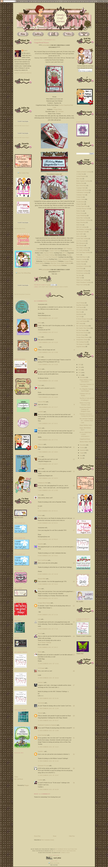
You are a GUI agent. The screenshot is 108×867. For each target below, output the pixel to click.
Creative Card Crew (54, 250)
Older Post (72, 836)
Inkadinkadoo (80, 314)
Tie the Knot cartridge (82, 273)
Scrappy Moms (57, 109)
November (83, 445)
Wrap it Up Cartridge (82, 284)
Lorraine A (41, 682)
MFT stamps (79, 323)
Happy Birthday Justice (86, 425)
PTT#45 (71, 250)
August (82, 453)
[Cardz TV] (23, 334)
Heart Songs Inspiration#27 (50, 261)
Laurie (39, 468)
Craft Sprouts (79, 307)
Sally (39, 619)
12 (74, 459)
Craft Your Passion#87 (52, 257)
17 (74, 530)
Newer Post (37, 836)
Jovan (39, 337)
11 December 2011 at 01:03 (48, 698)
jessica (39, 322)
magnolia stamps (80, 346)
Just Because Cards (81, 231)
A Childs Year (80, 174)
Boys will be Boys (81, 185)
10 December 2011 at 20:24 (48, 678)
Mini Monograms (81, 243)
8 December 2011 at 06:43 (48, 539)
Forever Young (80, 213)
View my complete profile (22, 73)
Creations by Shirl (43, 482)
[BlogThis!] (53, 285)
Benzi (39, 588)
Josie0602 (40, 411)
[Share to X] (55, 285)
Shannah (40, 713)
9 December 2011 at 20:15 (48, 647)
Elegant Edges (80, 204)
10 (74, 431)
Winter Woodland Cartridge (83, 282)
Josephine (40, 544)
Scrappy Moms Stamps (44, 603)
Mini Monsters (80, 245)
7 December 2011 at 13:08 (48, 352)
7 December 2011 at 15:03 (48, 397)
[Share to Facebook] (56, 285)
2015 (79, 364)
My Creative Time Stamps (83, 328)
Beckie (40, 369)
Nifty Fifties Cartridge (82, 247)
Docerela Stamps (80, 309)
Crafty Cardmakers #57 (64, 259)
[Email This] (51, 285)
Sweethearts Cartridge (82, 270)
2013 (79, 370)
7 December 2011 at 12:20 (48, 342)
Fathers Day (79, 211)
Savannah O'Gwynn (43, 765)
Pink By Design (80, 335)
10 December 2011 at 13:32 (48, 663)
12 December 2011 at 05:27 (48, 720)
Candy (25, 50)
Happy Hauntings (81, 222)
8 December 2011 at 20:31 (48, 598)
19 (74, 563)
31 (74, 738)
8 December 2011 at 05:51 (48, 523)
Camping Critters (80, 188)
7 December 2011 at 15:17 (48, 407)
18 (74, 547)
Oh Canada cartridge (81, 250)
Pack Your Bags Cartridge (83, 252)
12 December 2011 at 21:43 (48, 761)
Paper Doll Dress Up (81, 257)
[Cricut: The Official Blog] (23, 273)
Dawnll (40, 633)
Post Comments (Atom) (47, 840)
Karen (39, 385)
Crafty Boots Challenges (41, 259)
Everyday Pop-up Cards (82, 208)
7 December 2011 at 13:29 (48, 364)
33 (74, 768)
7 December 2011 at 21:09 (48, 490)
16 (74, 518)
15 (74, 498)
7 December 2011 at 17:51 (48, 440)
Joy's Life (79, 316)
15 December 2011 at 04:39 (48, 789)
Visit (21, 125)
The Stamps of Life (81, 344)
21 (74, 591)
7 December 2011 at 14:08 (48, 380)
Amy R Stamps (80, 302)
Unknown (40, 444)
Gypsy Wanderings (81, 215)
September (83, 450)
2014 (79, 367)
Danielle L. (41, 751)
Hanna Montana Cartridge (83, 220)
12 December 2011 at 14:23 (48, 747)
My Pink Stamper (81, 330)
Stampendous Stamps (82, 339)
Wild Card (79, 277)
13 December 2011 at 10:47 (48, 775)
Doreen (40, 515)
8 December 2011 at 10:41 (48, 555)
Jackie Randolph (42, 735)
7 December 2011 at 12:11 (48, 332)
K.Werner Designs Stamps (83, 319)
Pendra (40, 652)
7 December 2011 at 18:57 (48, 464)
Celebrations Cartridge (82, 192)
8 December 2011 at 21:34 (48, 614)
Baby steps (79, 178)
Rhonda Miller (42, 578)
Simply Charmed (80, 261)
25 (74, 655)
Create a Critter (80, 199)
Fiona (39, 495)
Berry (39, 357)
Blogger (26, 785)
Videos (16, 777)
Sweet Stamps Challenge (48, 255)
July (81, 455)
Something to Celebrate (82, 266)
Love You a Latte (81, 241)
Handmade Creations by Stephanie (47, 725)
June (81, 458)
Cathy (39, 456)
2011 (79, 375)
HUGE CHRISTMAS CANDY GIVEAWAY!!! (86, 434)
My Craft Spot (59, 111)
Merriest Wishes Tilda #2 (86, 441)
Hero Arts (79, 312)
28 (74, 706)
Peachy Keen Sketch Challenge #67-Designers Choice (85, 409)
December (83, 377)
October (82, 447)
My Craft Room (18, 779)
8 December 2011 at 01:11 (48, 511)
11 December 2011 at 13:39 (48, 708)
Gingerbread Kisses (85, 439)
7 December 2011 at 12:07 (48, 318)
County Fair (79, 197)
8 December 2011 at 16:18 (48, 574)
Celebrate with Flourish (82, 190)
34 (74, 783)
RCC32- (65, 253)
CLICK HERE (46, 45)
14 (74, 486)
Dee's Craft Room (43, 560)
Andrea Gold (65, 852)
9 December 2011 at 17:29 (48, 629)
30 (74, 728)
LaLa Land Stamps (81, 321)
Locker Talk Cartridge (82, 238)
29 (74, 716)
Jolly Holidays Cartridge (82, 229)
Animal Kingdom (81, 176)
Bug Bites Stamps (81, 305)
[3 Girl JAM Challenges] (23, 196)
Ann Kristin (41, 703)
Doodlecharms (80, 201)
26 (74, 671)
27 (74, 685)
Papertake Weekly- (49, 253)
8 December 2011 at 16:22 (48, 584)
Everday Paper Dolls (81, 206)
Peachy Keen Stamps (61, 286)
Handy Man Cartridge (82, 218)
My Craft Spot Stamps (46, 286)
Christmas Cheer (80, 195)
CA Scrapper (41, 668)
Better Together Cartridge (83, 181)
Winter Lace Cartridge (82, 280)
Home (54, 836)
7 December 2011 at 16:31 (48, 423)
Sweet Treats (79, 268)
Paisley (78, 254)
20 (74, 581)
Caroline (40, 780)
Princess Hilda (42, 401)
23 (74, 622)
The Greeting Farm (81, 342)
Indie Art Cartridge (81, 227)
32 (74, 754)
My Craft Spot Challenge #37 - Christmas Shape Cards (86, 420)
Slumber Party (80, 264)
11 (74, 447)
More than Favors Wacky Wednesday (61, 263)
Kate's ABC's (80, 234)
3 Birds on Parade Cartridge (83, 171)
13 (74, 471)
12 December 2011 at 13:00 (48, 730)
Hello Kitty (79, 224)
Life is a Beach (80, 236)
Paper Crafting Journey (55, 265)
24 (74, 636)
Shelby (40, 428)
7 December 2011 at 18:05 (48, 452)
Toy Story (79, 275)
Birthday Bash (80, 183)
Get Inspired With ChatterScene (66, 849)
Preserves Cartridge (81, 259)
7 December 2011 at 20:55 (48, 478)
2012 (79, 372)
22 (74, 606)
